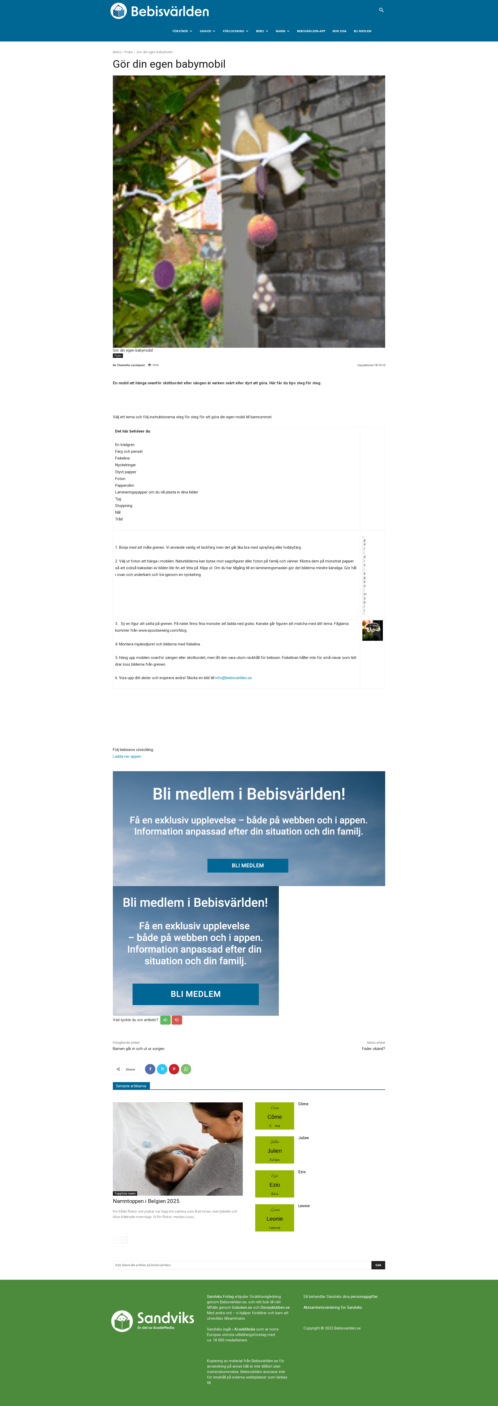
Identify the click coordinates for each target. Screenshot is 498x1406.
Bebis (260, 31)
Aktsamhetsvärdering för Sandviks (332, 1307)
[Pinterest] (174, 1069)
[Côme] (274, 1116)
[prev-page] (116, 1240)
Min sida (340, 31)
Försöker (180, 31)
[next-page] (124, 1240)
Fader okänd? (373, 1048)
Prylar (129, 52)
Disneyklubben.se (275, 1307)
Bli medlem (362, 31)
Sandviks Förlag (220, 1296)
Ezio (302, 1172)
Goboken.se (242, 1307)
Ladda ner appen (127, 756)
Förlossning (233, 31)
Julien (303, 1138)
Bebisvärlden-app (311, 31)
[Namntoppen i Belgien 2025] (178, 1149)
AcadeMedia (244, 1329)
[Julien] (274, 1150)
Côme (303, 1104)
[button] (381, 10)
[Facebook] (150, 1069)
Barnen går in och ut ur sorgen (138, 1048)
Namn (280, 31)
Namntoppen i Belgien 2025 (146, 1201)
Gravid (205, 31)
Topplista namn (125, 1193)
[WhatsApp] (186, 1069)
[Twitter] (162, 1069)
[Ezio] (274, 1184)
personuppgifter (364, 1296)
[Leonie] (274, 1217)
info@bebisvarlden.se (233, 678)
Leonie (304, 1206)
